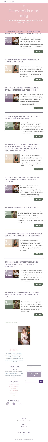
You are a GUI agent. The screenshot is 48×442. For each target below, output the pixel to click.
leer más (38, 51)
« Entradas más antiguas (11, 322)
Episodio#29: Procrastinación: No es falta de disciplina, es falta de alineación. (21, 264)
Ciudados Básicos (14, 384)
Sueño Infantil (14, 392)
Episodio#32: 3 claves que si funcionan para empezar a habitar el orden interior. (22, 179)
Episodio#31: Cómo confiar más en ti (21, 207)
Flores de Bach (13, 386)
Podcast (13, 388)
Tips (14, 395)
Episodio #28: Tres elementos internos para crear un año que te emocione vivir (22, 295)
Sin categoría (14, 390)
